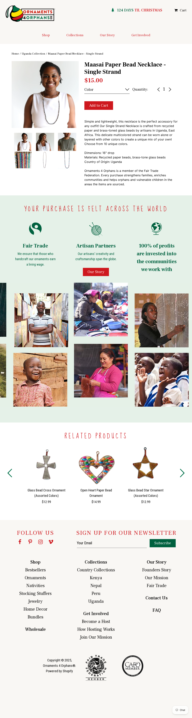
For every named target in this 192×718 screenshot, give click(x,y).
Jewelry (35, 601)
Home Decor (35, 609)
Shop (35, 562)
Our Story (156, 562)
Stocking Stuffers (35, 593)
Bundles (35, 617)
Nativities (35, 586)
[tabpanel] (45, 94)
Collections (96, 562)
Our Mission (156, 578)
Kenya (96, 578)
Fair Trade (156, 586)
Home (15, 53)
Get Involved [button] (140, 35)
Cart (183, 10)
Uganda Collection (33, 53)
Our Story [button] (107, 35)
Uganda (96, 601)
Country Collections (96, 570)
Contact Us (157, 598)
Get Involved (96, 614)
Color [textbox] (89, 89)
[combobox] (107, 89)
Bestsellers (35, 570)
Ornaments (35, 578)
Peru (96, 593)
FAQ (156, 610)
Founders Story (156, 570)
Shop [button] (46, 35)
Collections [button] (74, 35)
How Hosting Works (96, 629)
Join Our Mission (96, 637)
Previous (9, 113)
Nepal (96, 586)
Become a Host (96, 621)
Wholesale (35, 629)
